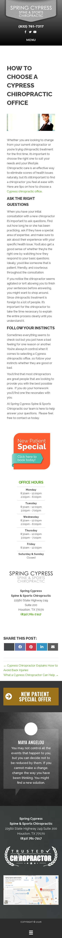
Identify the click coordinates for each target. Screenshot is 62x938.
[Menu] (31, 932)
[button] (31, 696)
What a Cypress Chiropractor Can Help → (31, 675)
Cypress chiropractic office (24, 191)
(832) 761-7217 (31, 26)
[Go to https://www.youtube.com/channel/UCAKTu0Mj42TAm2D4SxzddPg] (34, 32)
